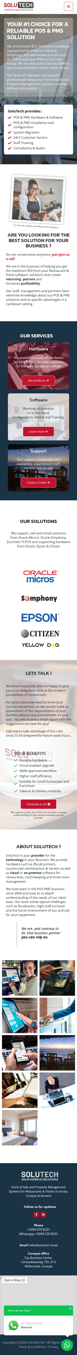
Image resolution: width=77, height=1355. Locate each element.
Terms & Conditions (32, 1347)
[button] (38, 804)
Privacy (53, 1347)
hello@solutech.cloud (43, 1245)
